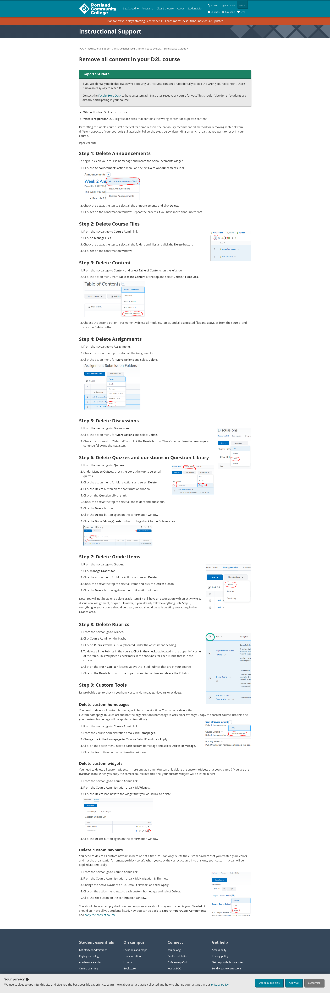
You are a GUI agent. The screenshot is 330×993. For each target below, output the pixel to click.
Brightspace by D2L (149, 48)
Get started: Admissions (93, 950)
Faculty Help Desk (109, 95)
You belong (174, 950)
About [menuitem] (180, 8)
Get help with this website (227, 962)
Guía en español (177, 962)
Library (127, 962)
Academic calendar (90, 962)
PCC (81, 48)
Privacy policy (220, 956)
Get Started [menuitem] (129, 8)
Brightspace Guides (174, 48)
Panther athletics (177, 956)
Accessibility (219, 950)
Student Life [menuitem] (194, 8)
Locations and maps (135, 950)
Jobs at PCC (174, 968)
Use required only (269, 982)
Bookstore (129, 968)
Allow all (294, 982)
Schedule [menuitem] (165, 8)
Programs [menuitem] (147, 8)
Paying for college (89, 956)
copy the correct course (100, 915)
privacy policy (219, 984)
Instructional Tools (124, 48)
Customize (314, 982)
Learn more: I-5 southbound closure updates (194, 21)
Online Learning (88, 968)
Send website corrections (226, 968)
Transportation (132, 956)
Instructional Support (110, 31)
